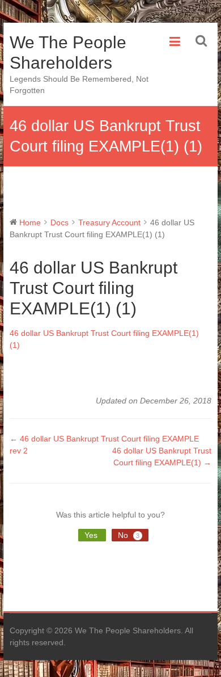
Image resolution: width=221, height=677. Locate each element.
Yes (92, 535)
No (128, 535)
